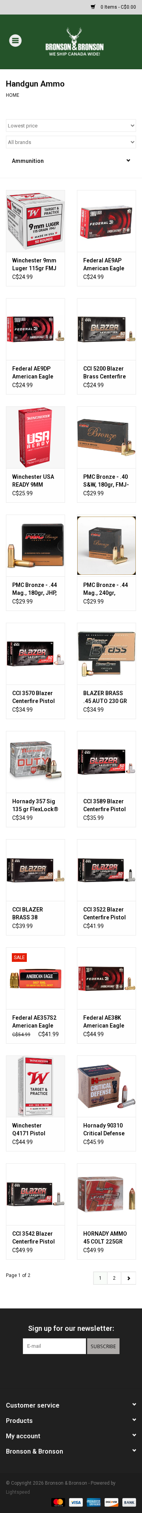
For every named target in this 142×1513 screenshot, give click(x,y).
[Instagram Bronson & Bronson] (84, 1370)
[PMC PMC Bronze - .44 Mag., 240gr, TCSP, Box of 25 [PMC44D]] (106, 545)
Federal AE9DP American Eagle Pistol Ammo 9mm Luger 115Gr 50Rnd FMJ (35, 372)
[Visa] (75, 1502)
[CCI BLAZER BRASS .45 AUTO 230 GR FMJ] (106, 654)
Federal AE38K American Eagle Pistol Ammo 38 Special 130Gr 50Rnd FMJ (104, 1022)
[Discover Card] (111, 1502)
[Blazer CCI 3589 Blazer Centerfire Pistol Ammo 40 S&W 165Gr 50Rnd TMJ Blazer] (106, 762)
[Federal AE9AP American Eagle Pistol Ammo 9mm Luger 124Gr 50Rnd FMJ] (106, 221)
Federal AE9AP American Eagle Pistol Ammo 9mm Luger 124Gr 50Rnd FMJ (106, 264)
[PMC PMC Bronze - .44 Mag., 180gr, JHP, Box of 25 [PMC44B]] (35, 545)
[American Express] (93, 1502)
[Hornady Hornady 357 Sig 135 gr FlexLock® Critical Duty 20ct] (35, 762)
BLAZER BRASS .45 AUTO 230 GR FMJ (105, 697)
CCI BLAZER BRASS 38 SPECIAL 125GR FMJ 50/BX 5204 (33, 913)
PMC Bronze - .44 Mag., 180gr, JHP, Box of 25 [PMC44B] (34, 589)
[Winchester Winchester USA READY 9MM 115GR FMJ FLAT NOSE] (35, 437)
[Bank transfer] (128, 1502)
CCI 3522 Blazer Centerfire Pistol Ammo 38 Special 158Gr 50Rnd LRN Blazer (106, 913)
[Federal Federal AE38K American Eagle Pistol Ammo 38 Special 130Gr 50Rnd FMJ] (106, 978)
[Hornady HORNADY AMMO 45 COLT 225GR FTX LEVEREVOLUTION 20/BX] (106, 1194)
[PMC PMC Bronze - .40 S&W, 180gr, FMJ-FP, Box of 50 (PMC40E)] (106, 437)
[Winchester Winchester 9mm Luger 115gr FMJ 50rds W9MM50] (35, 221)
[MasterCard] (57, 1502)
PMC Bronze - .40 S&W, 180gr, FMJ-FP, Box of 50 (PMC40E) (106, 481)
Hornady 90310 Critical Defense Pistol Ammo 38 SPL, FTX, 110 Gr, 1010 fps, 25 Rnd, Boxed (105, 1129)
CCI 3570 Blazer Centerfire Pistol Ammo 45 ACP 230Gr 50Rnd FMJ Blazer (35, 697)
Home (12, 95)
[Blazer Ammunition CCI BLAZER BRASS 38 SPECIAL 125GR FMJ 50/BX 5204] (35, 870)
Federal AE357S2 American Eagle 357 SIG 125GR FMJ (34, 1022)
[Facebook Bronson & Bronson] (57, 1370)
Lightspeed (18, 1492)
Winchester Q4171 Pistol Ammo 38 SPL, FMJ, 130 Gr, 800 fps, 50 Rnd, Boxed (33, 1129)
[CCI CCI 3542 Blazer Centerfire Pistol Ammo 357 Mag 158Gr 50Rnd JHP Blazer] (35, 1194)
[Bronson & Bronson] (86, 41)
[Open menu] (15, 40)
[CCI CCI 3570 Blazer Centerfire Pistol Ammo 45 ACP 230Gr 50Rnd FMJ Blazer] (35, 654)
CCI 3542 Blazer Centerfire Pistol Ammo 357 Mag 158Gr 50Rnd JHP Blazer (35, 1238)
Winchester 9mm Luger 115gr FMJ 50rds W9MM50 (34, 264)
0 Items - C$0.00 (117, 7)
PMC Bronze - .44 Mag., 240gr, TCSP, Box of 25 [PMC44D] (105, 589)
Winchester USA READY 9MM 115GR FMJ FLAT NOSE (34, 481)
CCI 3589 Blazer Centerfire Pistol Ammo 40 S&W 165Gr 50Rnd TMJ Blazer (106, 805)
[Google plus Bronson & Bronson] (71, 1370)
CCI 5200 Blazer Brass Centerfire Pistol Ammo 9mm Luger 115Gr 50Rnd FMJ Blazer (106, 372)
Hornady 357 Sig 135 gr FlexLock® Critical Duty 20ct (35, 805)
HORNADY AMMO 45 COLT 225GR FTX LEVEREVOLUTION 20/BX (106, 1238)
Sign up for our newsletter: (71, 1328)
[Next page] (128, 1278)
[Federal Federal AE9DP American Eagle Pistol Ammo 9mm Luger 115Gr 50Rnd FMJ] (35, 329)
